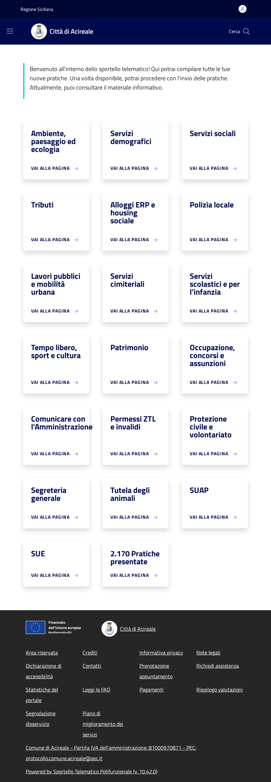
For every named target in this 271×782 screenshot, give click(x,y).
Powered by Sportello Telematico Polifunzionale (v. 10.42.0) (91, 771)
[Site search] (247, 31)
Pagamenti (151, 689)
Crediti (90, 652)
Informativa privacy (161, 652)
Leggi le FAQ (96, 689)
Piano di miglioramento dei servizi (103, 723)
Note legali (208, 652)
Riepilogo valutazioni (219, 689)
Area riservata (42, 652)
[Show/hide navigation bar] (10, 31)
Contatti (92, 666)
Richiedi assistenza (217, 666)
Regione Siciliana (36, 9)
